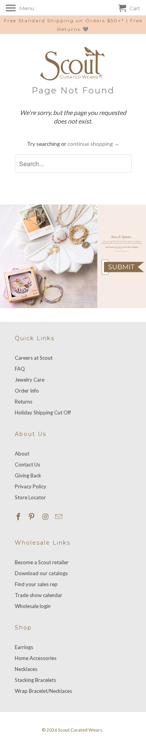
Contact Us (27, 464)
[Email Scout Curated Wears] (59, 516)
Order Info (27, 390)
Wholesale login (33, 606)
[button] (124, 267)
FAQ (20, 369)
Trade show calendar (38, 595)
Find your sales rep (36, 584)
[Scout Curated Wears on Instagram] (46, 516)
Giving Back (28, 475)
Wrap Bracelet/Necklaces (43, 691)
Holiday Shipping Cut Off (43, 412)
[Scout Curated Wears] (73, 64)
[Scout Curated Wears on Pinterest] (32, 516)
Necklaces (26, 669)
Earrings (24, 647)
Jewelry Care (29, 380)
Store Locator (30, 497)
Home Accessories (35, 658)
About (22, 453)
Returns (23, 401)
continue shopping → (93, 143)
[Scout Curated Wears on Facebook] (19, 516)
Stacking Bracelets (35, 680)
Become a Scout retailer (42, 562)
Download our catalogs (41, 573)
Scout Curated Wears (80, 730)
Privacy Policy (30, 486)
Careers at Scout (34, 358)
